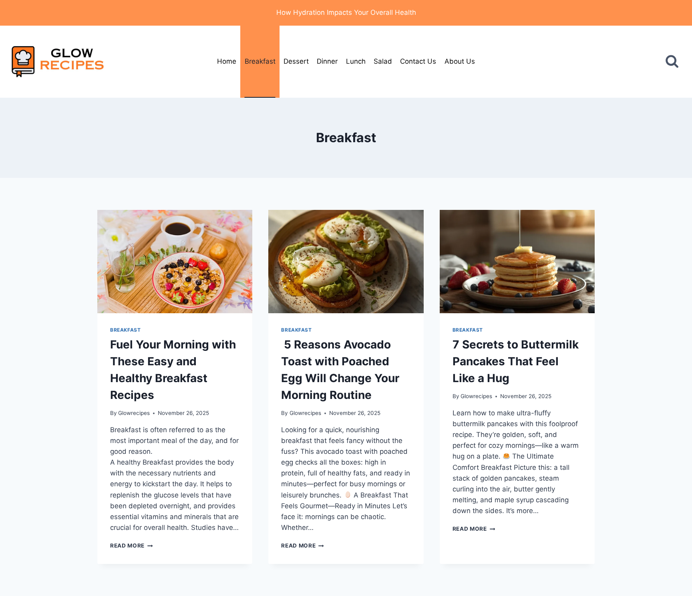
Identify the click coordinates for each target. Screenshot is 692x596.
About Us (460, 61)
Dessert (296, 61)
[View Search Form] (672, 61)
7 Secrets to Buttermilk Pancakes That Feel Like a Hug (516, 361)
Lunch (356, 61)
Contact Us (418, 61)
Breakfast (260, 61)
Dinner (327, 61)
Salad (383, 61)
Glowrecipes (134, 413)
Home (226, 61)
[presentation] (174, 261)
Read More (131, 545)
